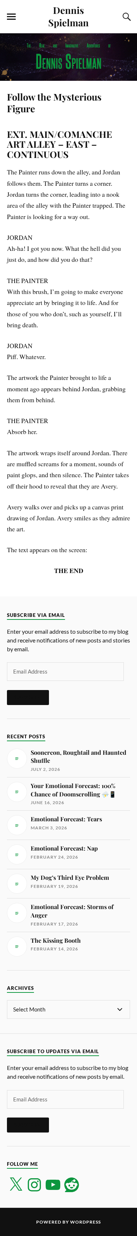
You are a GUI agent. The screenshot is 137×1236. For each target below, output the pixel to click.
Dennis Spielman (68, 16)
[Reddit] (71, 1185)
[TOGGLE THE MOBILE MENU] (11, 17)
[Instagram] (34, 1185)
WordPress (85, 1222)
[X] (15, 1185)
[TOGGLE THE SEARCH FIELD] (125, 17)
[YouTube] (53, 1185)
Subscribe (28, 697)
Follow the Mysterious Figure (54, 102)
